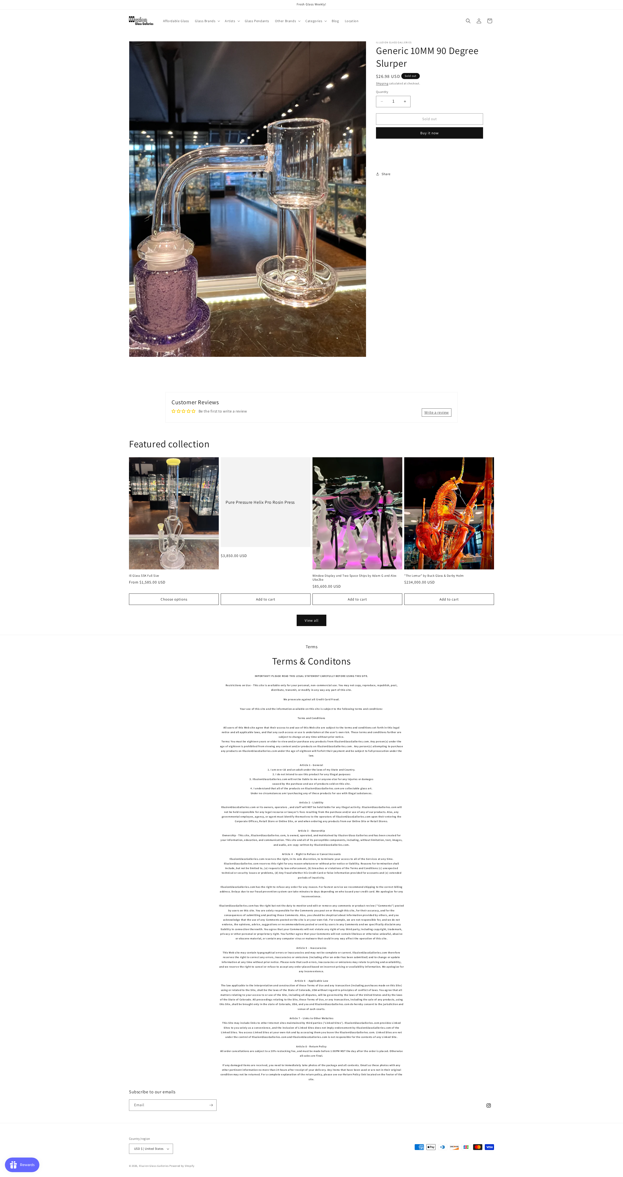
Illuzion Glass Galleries (154, 1166)
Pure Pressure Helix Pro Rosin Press (260, 502)
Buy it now (429, 133)
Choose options (174, 599)
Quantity (382, 92)
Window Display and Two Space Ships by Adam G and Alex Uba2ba (354, 578)
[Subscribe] (211, 1105)
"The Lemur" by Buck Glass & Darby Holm (434, 576)
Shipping (382, 83)
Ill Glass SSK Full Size (144, 576)
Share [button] (386, 174)
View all (312, 620)
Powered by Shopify (181, 1166)
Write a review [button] (436, 412)
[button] (207, 21)
